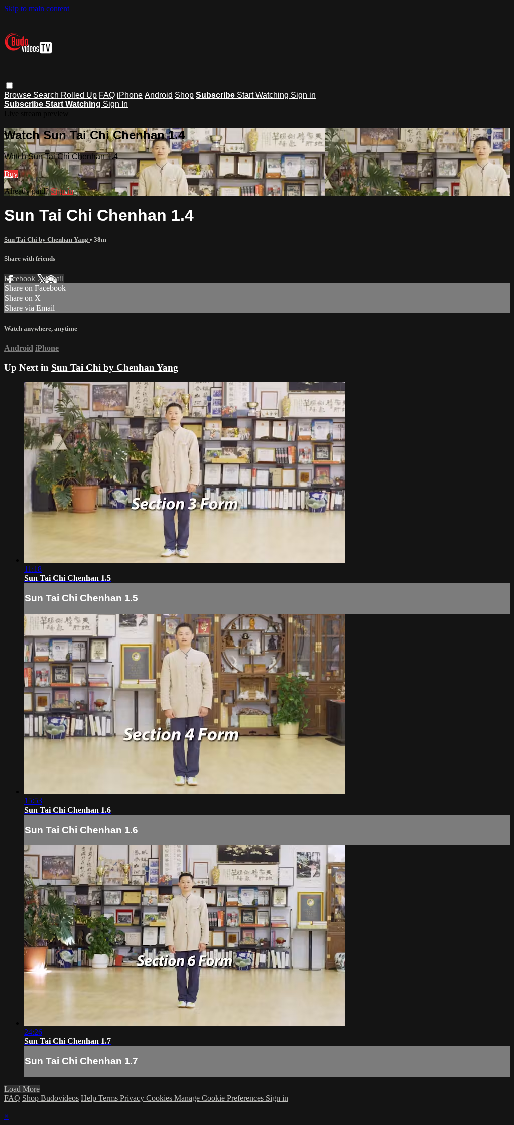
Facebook (20, 278)
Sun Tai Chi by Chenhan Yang (47, 239)
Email (54, 278)
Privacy (133, 1098)
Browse (18, 95)
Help (89, 1098)
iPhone (130, 95)
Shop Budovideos (50, 1098)
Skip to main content (36, 8)
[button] (9, 85)
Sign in (303, 95)
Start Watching (264, 95)
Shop (184, 95)
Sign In (115, 104)
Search (47, 95)
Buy (11, 174)
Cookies (160, 1098)
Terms (109, 1098)
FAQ (107, 95)
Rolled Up (79, 95)
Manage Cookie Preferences (220, 1098)
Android (159, 95)
